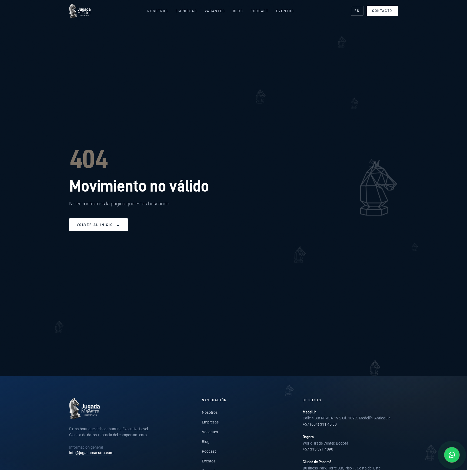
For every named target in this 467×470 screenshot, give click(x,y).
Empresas (186, 11)
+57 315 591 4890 (318, 449)
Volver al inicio (98, 224)
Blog (238, 11)
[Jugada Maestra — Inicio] (80, 10)
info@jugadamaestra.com (91, 453)
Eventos (285, 11)
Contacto (382, 11)
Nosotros (157, 11)
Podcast (259, 11)
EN (357, 11)
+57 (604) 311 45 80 (320, 424)
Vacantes (215, 11)
